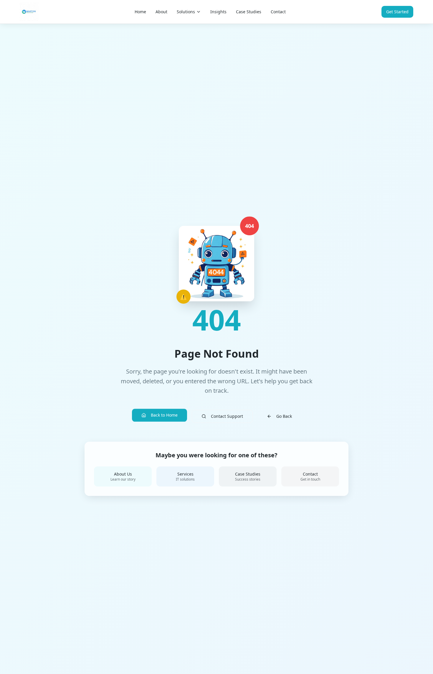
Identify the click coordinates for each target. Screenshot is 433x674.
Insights (218, 11)
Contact (278, 11)
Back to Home (164, 414)
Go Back (284, 416)
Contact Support (227, 416)
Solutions (186, 11)
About (161, 11)
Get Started (397, 11)
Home (140, 11)
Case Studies (248, 11)
